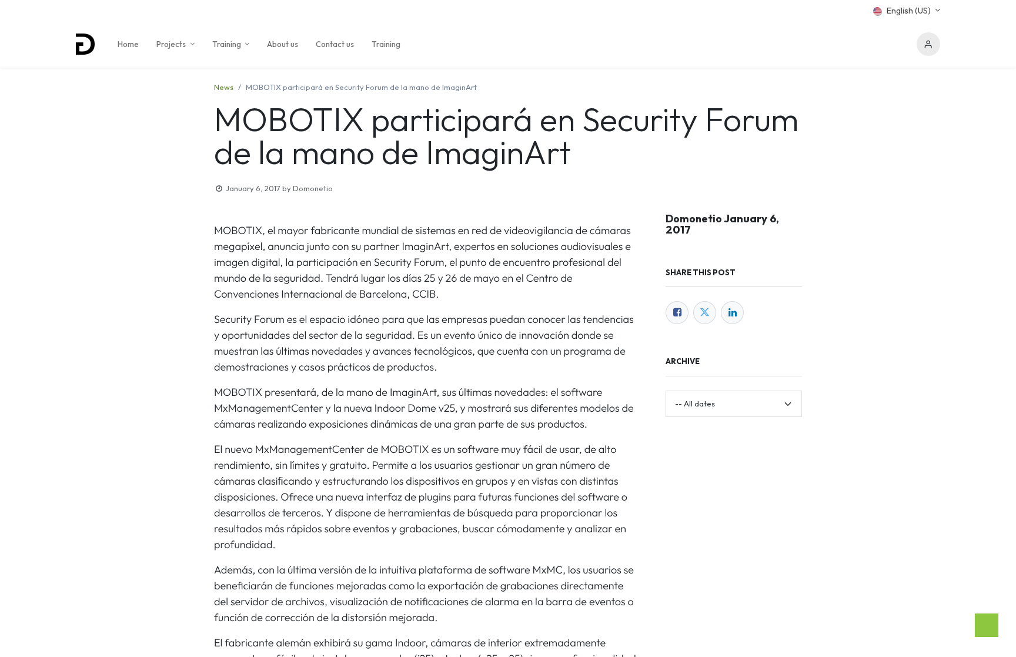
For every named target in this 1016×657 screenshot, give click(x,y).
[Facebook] (677, 312)
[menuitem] (128, 44)
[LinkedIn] (732, 312)
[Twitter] (704, 312)
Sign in (928, 44)
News (223, 87)
